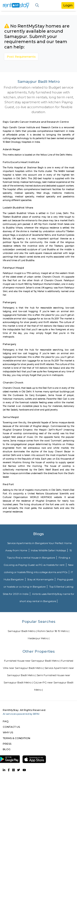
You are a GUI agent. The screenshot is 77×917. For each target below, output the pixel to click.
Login (68, 5)
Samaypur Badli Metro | (22, 631)
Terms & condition (16, 738)
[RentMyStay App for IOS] (34, 758)
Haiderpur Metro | (38, 638)
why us (8, 732)
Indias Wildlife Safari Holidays (49, 550)
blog (6, 749)
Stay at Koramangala (40, 579)
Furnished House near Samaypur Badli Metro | (32, 660)
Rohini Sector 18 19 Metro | (53, 631)
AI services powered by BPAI (21, 713)
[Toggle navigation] (37, 5)
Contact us (11, 726)
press (7, 743)
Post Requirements (21, 56)
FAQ (6, 721)
